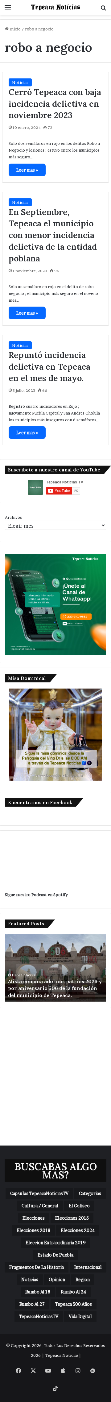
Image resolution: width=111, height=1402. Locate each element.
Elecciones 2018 (33, 1230)
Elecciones (34, 1218)
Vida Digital (80, 1316)
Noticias (20, 82)
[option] (55, 968)
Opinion (57, 1279)
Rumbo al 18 (37, 1291)
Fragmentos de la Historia (36, 1267)
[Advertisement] (55, 1074)
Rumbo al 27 (32, 1304)
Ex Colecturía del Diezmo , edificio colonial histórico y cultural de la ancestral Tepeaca (50, 988)
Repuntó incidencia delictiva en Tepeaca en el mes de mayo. (49, 366)
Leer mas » (27, 170)
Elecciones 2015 (72, 1218)
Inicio (15, 28)
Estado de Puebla (55, 1254)
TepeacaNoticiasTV (38, 1316)
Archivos (13, 517)
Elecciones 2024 (78, 1230)
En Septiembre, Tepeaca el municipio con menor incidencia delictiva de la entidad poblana (53, 235)
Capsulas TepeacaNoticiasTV (39, 1193)
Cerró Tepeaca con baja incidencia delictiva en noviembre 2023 (55, 104)
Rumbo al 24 (73, 1291)
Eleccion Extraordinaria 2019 (56, 1242)
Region (83, 1279)
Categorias (90, 1193)
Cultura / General (40, 1205)
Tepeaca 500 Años (73, 1304)
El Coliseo (79, 1205)
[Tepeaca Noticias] (55, 7)
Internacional (88, 1267)
